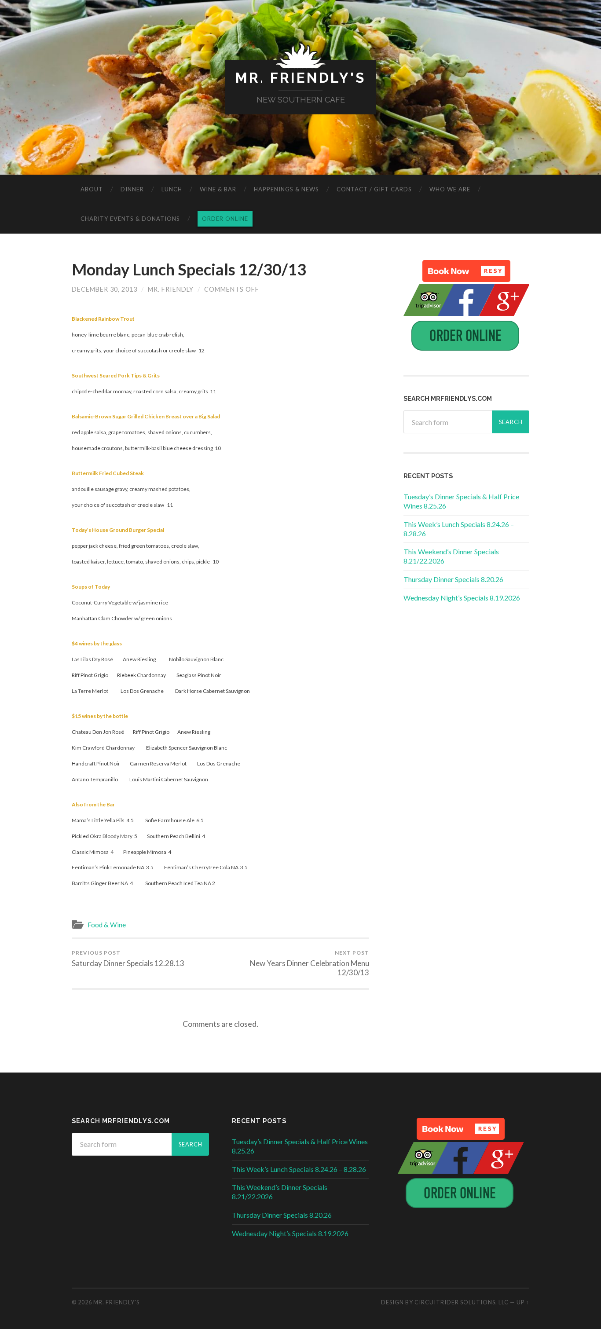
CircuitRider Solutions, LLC (461, 1302)
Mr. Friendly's (300, 78)
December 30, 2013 (104, 289)
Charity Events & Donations (130, 218)
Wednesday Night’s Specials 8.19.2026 (461, 597)
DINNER (132, 189)
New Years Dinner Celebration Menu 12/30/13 (309, 963)
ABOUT (92, 189)
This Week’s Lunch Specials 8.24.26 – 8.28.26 (299, 1169)
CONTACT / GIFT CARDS (374, 189)
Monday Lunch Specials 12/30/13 (189, 269)
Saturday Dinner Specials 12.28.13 (128, 958)
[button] (466, 271)
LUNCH (171, 189)
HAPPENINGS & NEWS (286, 189)
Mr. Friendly (171, 289)
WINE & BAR (218, 189)
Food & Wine (107, 925)
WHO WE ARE (449, 189)
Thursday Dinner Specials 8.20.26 (453, 579)
